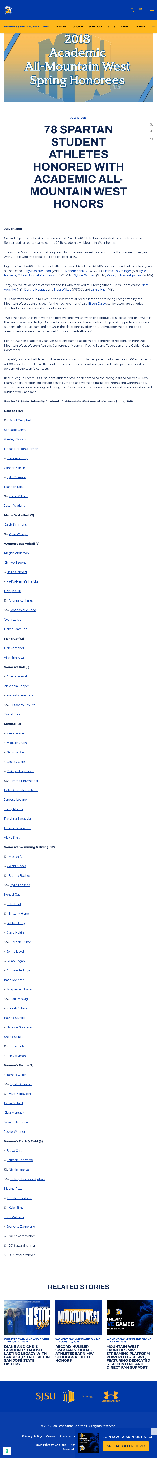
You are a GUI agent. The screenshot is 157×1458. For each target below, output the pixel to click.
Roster (60, 26)
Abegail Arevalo (18, 676)
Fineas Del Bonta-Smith (21, 449)
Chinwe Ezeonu (15, 563)
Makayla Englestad (20, 771)
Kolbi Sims (16, 1207)
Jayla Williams (14, 1217)
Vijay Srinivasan (15, 657)
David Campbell (20, 420)
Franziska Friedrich (20, 695)
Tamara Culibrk (17, 1075)
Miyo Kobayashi (20, 1094)
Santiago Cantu (15, 430)
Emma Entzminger (117, 271)
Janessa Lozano (15, 799)
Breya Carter (16, 1151)
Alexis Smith (12, 838)
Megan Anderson (16, 553)
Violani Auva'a (16, 866)
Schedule (96, 26)
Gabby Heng (16, 923)
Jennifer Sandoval (19, 1198)
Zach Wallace (18, 496)
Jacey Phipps (13, 809)
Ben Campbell (14, 648)
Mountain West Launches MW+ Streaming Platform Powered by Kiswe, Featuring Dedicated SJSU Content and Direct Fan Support (128, 1357)
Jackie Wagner (14, 1132)
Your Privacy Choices (50, 1445)
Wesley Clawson (15, 439)
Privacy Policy (32, 1436)
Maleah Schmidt (18, 1008)
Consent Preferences (61, 1436)
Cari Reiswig (49, 275)
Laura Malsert (13, 1103)
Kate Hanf (14, 904)
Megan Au (16, 857)
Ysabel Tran (12, 714)
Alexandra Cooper (16, 686)
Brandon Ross (14, 487)
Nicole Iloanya (19, 1170)
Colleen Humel (28, 275)
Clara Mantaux (14, 1113)
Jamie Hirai (98, 289)
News (124, 26)
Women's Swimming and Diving (26, 1339)
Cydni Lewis (12, 619)
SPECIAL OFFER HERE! (128, 1447)
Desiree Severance (17, 828)
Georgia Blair (16, 752)
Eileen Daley (97, 303)
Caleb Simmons (15, 524)
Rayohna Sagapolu (17, 818)
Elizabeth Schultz (75, 271)
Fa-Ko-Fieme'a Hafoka (22, 581)
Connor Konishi (15, 468)
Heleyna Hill (12, 591)
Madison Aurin (17, 743)
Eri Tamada (17, 1046)
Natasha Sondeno (19, 1027)
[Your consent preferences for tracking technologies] (7, 1451)
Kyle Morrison (16, 477)
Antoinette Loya (18, 970)
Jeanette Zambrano (21, 1226)
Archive (139, 26)
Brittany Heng (19, 913)
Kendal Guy (12, 894)
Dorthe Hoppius (35, 289)
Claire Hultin (15, 932)
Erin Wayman (16, 1056)
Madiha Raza (13, 1188)
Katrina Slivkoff (14, 1018)
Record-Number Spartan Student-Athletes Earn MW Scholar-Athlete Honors (74, 1354)
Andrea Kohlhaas (21, 600)
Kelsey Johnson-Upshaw (124, 275)
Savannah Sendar (16, 1122)
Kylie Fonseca (20, 885)
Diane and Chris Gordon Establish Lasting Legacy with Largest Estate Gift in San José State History (27, 1355)
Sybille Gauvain (84, 275)
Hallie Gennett (17, 572)
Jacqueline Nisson (19, 989)
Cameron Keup (17, 458)
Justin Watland (14, 505)
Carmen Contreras (20, 1160)
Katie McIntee (14, 980)
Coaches (77, 26)
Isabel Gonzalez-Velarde (21, 790)
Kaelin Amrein (16, 733)
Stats (112, 26)
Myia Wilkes (62, 289)
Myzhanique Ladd (38, 271)
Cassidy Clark (16, 762)
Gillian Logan (16, 961)
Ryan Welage (18, 534)
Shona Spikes (13, 1037)
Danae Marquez (15, 629)
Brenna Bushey (20, 876)
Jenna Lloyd (15, 951)
